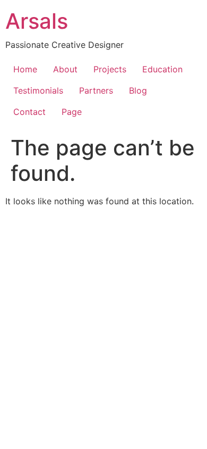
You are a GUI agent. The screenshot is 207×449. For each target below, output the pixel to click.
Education (162, 69)
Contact (29, 111)
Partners (96, 90)
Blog (138, 90)
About (65, 69)
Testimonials (38, 90)
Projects (109, 69)
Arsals (36, 21)
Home (25, 69)
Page (72, 111)
